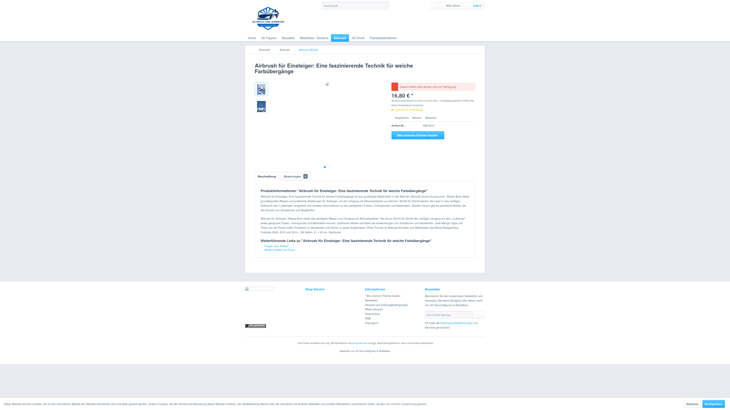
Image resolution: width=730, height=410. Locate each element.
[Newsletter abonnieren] (479, 315)
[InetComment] (274, 326)
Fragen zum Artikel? (276, 246)
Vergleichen (401, 118)
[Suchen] (385, 5)
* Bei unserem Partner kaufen (383, 296)
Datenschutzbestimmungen (456, 323)
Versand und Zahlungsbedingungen (386, 305)
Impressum (371, 323)
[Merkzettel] (434, 5)
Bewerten (431, 118)
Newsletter (371, 300)
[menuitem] (355, 5)
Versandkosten (359, 343)
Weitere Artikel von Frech (279, 250)
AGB (368, 318)
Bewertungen (295, 176)
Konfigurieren (714, 404)
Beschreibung (267, 176)
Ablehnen (692, 404)
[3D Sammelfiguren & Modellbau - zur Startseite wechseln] (267, 17)
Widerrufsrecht (374, 309)
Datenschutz (372, 314)
